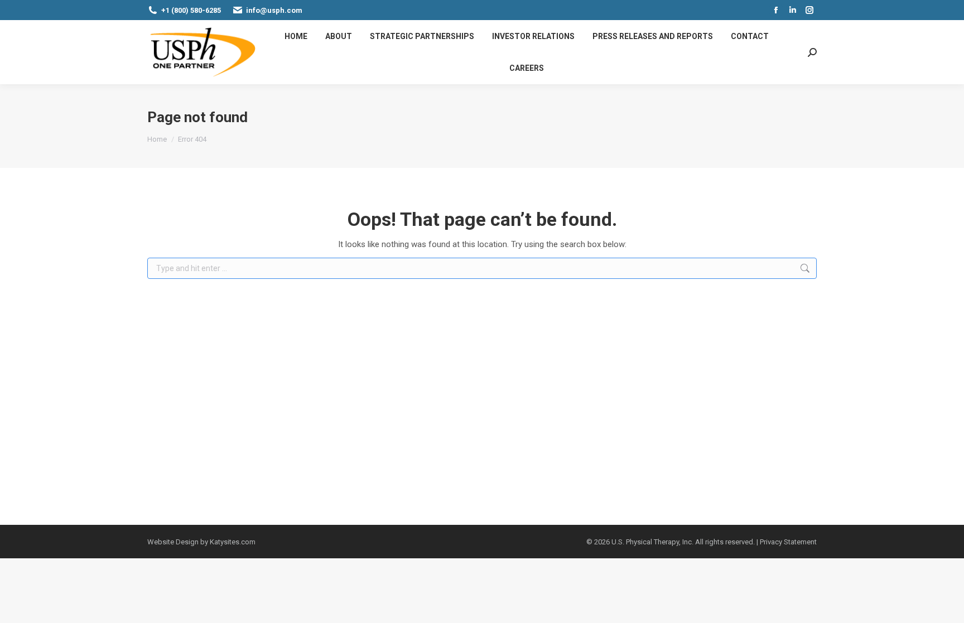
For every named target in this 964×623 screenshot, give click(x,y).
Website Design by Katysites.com (201, 542)
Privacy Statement (788, 542)
